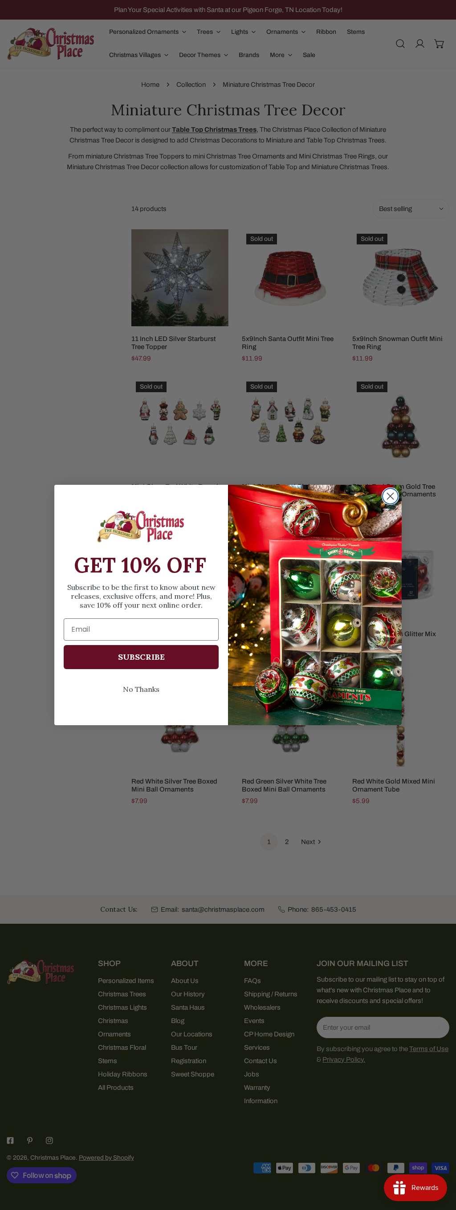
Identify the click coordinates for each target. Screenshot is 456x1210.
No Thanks (141, 689)
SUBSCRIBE (141, 657)
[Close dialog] (390, 496)
